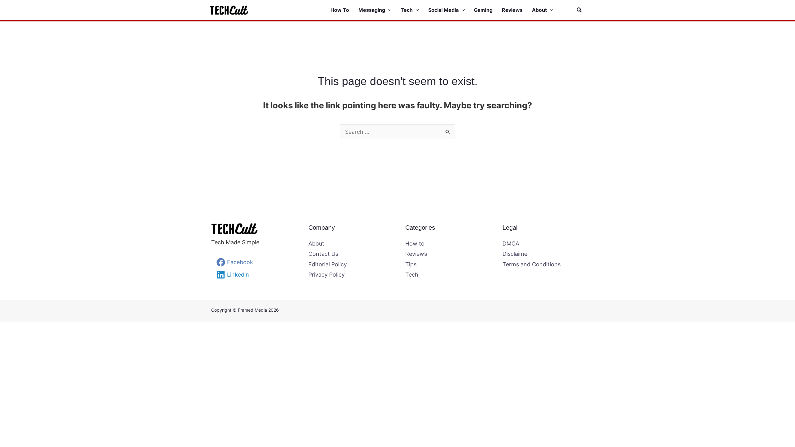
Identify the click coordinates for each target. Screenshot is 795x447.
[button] (388, 10)
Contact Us (323, 254)
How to (415, 243)
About (316, 243)
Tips (410, 264)
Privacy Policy (326, 274)
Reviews (416, 254)
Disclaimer (515, 254)
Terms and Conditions (531, 264)
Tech (411, 274)
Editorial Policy (327, 264)
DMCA (510, 243)
